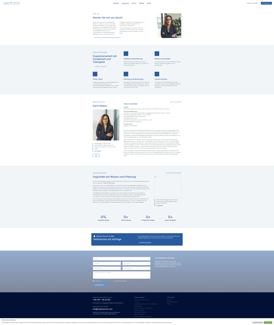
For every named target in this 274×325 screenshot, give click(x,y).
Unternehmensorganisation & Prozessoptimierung (146, 304)
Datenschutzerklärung (107, 281)
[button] (106, 37)
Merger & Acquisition (139, 310)
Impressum (169, 299)
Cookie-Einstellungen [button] (257, 322)
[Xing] (94, 155)
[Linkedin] (97, 155)
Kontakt (168, 304)
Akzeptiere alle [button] (268, 322)
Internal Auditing (138, 306)
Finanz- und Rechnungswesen (142, 299)
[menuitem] (116, 3)
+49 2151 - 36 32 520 (252, 3)
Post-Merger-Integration (140, 312)
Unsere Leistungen (140, 297)
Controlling (137, 301)
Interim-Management (139, 314)
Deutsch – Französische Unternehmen (143, 316)
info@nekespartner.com (102, 309)
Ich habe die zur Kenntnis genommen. (110, 281)
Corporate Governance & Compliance (143, 308)
